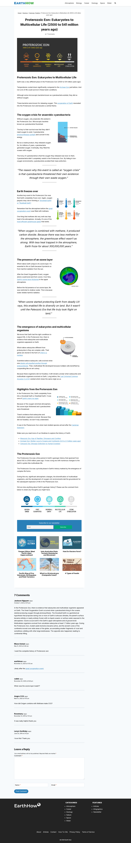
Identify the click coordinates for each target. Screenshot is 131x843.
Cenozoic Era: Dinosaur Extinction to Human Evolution (40, 444)
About (39, 832)
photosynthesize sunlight (26, 135)
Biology (79, 3)
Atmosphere (69, 3)
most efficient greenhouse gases (29, 222)
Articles (96, 806)
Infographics (97, 809)
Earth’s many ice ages (30, 398)
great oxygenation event (34, 668)
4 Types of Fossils (72, 573)
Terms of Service (88, 832)
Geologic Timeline (34, 13)
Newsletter (97, 812)
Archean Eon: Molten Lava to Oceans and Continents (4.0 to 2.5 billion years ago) (50, 441)
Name (18, 785)
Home (19, 13)
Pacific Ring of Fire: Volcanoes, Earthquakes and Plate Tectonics (26, 575)
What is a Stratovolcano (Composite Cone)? (49, 574)
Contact (53, 832)
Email (54, 785)
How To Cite (63, 832)
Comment (18, 756)
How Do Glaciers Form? (72, 551)
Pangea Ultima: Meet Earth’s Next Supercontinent (26, 553)
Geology (95, 3)
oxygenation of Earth (65, 103)
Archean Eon (64, 87)
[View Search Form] (115, 3)
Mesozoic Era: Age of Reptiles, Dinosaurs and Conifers (40, 438)
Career (86, 3)
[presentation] (26, 542)
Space (102, 3)
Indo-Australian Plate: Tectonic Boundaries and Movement (49, 553)
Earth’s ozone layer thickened (28, 279)
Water (109, 3)
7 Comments (51, 34)
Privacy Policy (75, 832)
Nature (68, 815)
